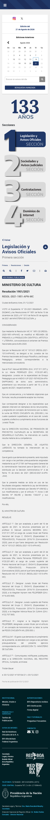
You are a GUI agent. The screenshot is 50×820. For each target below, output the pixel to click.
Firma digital (32, 709)
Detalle (26, 265)
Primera (5, 265)
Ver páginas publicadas (13, 277)
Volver (7, 240)
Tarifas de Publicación (7, 719)
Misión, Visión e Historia (9, 703)
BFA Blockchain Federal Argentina (10, 740)
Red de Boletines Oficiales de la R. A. (10, 733)
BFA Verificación (34, 705)
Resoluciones (16, 265)
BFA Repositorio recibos (37, 701)
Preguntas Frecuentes (36, 721)
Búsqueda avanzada (25, 87)
